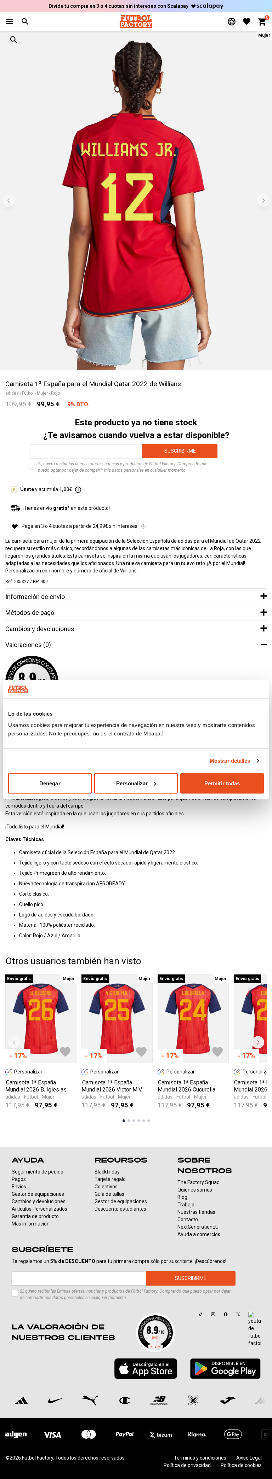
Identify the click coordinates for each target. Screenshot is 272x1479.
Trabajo (185, 1204)
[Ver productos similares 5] (143, 1120)
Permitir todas (222, 783)
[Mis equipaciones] (231, 21)
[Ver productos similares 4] (138, 1120)
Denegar (50, 783)
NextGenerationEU (198, 1227)
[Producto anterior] (14, 1042)
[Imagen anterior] (8, 200)
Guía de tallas (109, 1194)
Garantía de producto (35, 1216)
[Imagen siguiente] (263, 200)
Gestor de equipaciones (38, 1194)
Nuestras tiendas (196, 1212)
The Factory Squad (198, 1182)
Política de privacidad (187, 1465)
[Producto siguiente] (258, 1042)
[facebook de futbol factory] (225, 1314)
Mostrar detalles (230, 761)
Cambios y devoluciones (39, 1201)
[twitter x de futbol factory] (238, 1314)
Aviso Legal (249, 1458)
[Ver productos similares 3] (133, 1120)
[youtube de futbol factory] (254, 1329)
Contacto (187, 1219)
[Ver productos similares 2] (129, 1120)
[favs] (246, 21)
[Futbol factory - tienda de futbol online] (135, 21)
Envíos (19, 1186)
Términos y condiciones (200, 1458)
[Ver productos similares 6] (148, 1120)
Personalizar (132, 783)
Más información (31, 1224)
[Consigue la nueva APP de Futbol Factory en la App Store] (145, 1368)
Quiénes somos (194, 1190)
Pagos (19, 1179)
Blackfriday (107, 1172)
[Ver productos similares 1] (124, 1120)
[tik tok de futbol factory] (200, 1314)
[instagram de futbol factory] (212, 1314)
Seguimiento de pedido (37, 1172)
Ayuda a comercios (198, 1234)
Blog (182, 1197)
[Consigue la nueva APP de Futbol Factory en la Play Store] (225, 1368)
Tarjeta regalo (110, 1179)
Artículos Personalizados (39, 1209)
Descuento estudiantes (120, 1209)
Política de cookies (241, 1465)
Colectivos (106, 1186)
